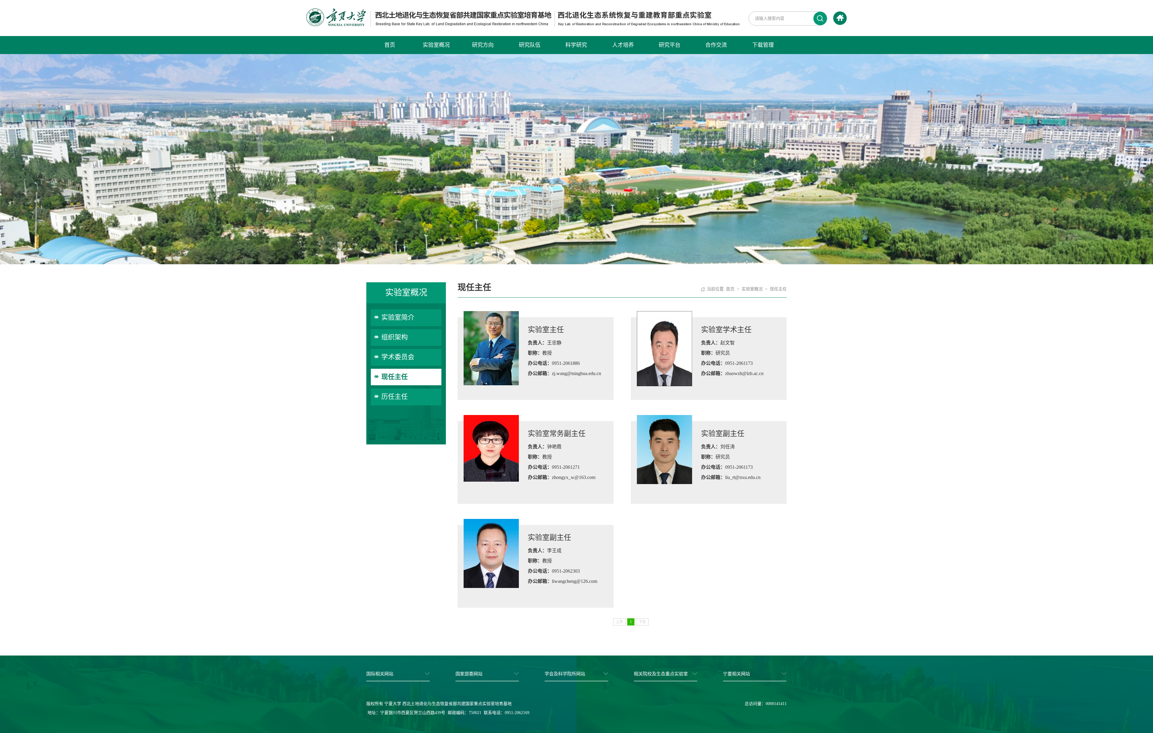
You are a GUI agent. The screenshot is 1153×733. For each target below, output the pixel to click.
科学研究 (576, 45)
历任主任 (394, 396)
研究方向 (483, 45)
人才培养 (623, 45)
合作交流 (716, 45)
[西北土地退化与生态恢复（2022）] (523, 17)
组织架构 (394, 337)
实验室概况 (436, 45)
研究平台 (669, 45)
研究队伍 (529, 45)
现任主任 (394, 376)
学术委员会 (397, 357)
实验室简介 (397, 317)
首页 (389, 45)
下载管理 (763, 45)
